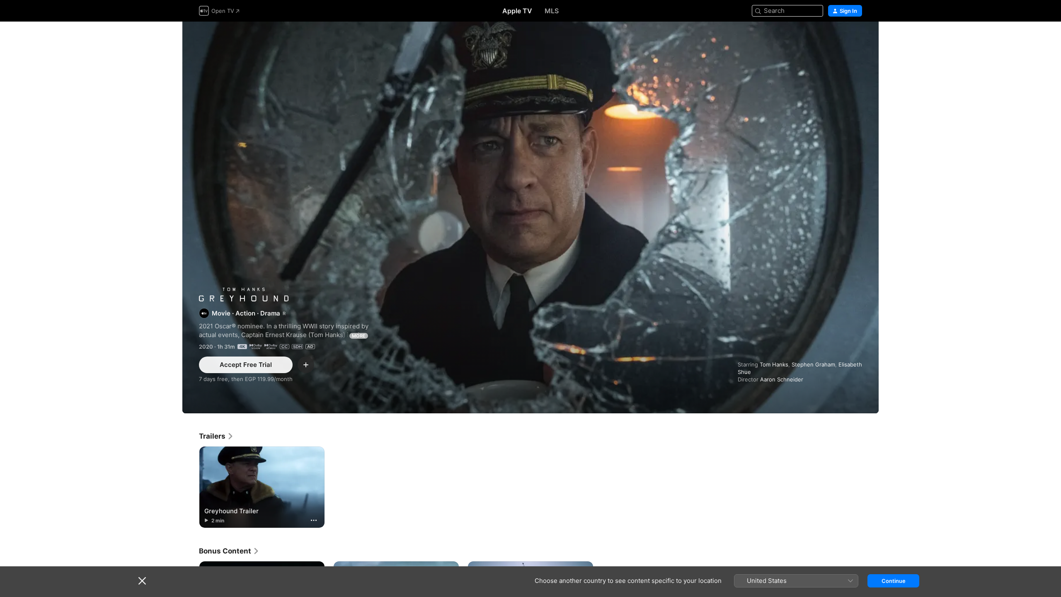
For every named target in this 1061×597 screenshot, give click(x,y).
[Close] (142, 581)
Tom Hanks (774, 364)
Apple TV (517, 11)
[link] (216, 436)
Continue (894, 581)
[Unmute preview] (856, 38)
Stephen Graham (813, 364)
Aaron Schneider (781, 379)
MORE (359, 336)
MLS (552, 11)
